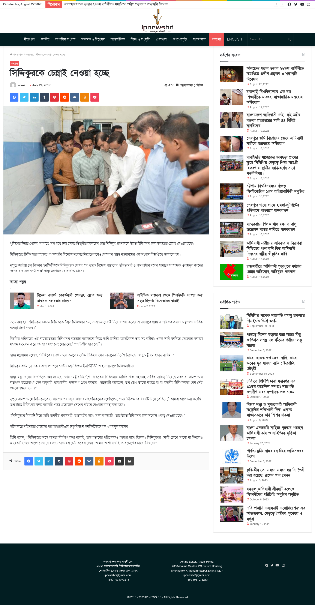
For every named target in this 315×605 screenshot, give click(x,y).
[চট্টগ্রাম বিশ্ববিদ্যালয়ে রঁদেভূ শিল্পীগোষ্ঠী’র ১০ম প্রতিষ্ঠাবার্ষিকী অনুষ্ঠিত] (231, 191)
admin (22, 85)
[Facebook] (14, 97)
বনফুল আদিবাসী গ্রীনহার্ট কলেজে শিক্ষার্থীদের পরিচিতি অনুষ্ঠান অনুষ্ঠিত (273, 492)
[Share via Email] (119, 461)
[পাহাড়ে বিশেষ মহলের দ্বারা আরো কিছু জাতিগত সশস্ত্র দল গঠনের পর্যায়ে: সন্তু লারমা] (231, 340)
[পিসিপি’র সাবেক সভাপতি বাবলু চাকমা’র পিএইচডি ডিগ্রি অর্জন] (231, 321)
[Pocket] (94, 97)
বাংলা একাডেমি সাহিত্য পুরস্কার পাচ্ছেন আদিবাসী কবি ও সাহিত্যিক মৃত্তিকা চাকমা (275, 433)
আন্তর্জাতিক (118, 39)
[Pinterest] (54, 97)
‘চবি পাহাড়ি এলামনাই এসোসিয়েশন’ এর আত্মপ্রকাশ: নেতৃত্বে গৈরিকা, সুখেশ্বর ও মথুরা (276, 513)
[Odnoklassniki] (84, 97)
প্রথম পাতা (17, 55)
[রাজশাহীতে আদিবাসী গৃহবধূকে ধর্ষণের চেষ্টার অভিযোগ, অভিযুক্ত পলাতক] (231, 272)
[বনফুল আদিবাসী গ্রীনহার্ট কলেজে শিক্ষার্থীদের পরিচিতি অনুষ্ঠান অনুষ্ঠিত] (231, 494)
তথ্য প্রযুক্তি (180, 39)
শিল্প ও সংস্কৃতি (140, 39)
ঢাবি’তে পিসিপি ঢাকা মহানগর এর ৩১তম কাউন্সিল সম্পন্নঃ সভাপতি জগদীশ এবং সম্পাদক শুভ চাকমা (271, 387)
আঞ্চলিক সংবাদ (65, 39)
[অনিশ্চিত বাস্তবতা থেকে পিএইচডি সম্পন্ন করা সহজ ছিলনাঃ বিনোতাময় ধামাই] (122, 301)
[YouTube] (278, 565)
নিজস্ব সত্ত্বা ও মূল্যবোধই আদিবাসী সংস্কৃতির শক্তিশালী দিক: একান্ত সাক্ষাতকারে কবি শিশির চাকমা (271, 410)
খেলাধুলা (161, 39)
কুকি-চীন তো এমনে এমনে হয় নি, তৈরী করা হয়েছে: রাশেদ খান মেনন (275, 473)
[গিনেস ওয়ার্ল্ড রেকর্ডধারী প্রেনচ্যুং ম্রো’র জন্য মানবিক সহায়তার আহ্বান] (22, 301)
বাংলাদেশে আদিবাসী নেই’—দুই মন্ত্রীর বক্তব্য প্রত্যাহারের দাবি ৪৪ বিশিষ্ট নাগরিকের (273, 120)
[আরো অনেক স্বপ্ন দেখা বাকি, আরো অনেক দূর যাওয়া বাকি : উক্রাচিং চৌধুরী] (231, 363)
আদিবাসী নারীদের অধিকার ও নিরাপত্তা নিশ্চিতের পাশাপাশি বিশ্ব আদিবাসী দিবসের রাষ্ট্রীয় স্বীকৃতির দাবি (274, 249)
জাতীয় (45, 39)
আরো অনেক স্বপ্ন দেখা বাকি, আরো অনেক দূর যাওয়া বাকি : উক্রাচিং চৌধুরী (272, 363)
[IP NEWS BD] (157, 21)
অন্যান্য (216, 39)
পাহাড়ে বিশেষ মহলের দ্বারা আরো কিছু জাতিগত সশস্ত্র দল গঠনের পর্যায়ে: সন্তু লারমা (274, 340)
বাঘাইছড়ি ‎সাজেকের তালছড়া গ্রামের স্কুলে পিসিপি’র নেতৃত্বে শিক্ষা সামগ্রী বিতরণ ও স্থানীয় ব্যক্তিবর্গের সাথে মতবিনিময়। (272, 165)
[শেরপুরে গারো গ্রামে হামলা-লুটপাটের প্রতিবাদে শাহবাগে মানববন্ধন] (231, 211)
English (234, 39)
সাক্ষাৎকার (199, 39)
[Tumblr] (44, 97)
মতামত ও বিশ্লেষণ (93, 39)
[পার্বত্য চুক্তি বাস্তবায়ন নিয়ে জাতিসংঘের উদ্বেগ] (231, 456)
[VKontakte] (74, 97)
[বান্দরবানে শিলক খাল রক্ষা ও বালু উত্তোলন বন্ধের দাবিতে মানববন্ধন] (231, 230)
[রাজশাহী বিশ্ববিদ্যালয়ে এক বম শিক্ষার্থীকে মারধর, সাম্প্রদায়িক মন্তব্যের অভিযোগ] (231, 97)
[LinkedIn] (34, 97)
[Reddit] (64, 97)
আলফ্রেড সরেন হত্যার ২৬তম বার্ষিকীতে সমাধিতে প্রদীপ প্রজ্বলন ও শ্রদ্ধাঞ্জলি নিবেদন (116, 4)
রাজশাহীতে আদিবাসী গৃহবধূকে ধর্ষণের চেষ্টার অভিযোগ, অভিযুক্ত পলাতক (274, 269)
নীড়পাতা (29, 39)
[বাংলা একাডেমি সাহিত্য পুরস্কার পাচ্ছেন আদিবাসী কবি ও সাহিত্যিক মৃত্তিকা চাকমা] (231, 433)
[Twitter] (24, 97)
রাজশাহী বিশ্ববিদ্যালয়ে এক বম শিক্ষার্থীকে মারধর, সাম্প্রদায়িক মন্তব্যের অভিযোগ (275, 97)
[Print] (129, 461)
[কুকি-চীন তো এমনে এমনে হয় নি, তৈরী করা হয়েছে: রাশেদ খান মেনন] (231, 475)
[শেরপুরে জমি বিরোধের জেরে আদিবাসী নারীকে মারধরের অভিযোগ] (231, 144)
